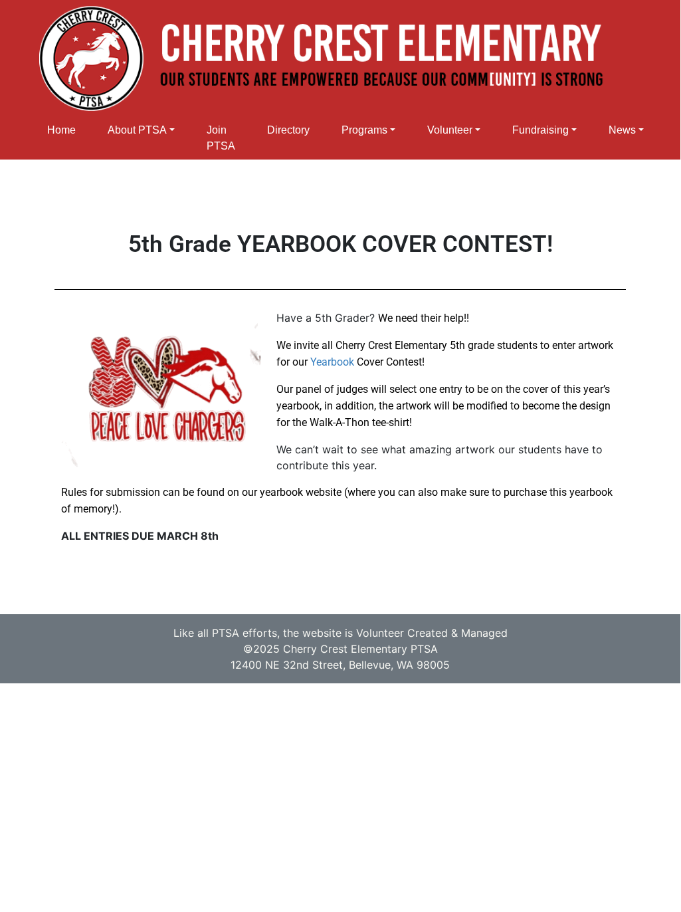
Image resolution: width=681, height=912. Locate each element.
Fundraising (540, 130)
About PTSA (137, 130)
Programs (364, 130)
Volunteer (449, 130)
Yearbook (332, 362)
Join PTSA (221, 138)
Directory (288, 130)
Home (61, 130)
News (622, 130)
